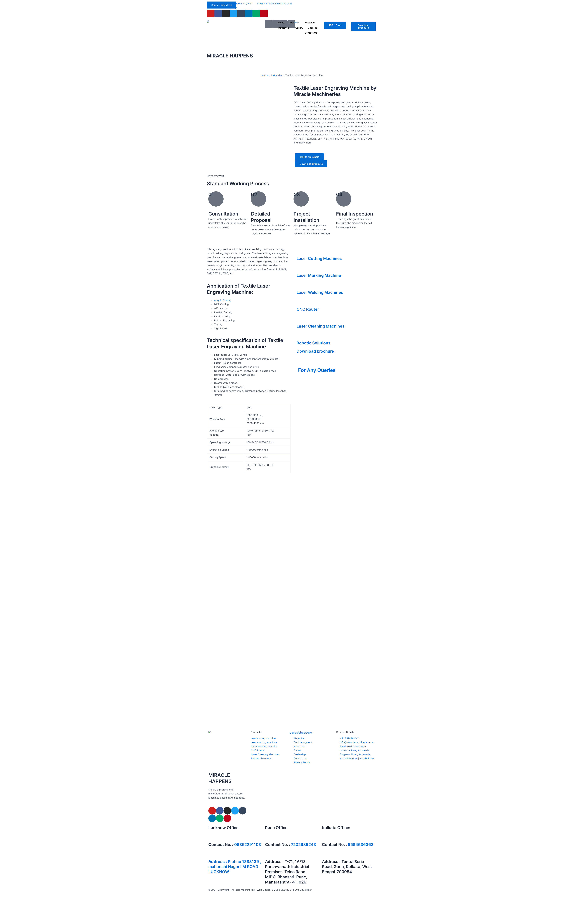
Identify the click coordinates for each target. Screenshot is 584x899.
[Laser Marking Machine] (300, 268)
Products (310, 22)
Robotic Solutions (313, 343)
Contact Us (311, 32)
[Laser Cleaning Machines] (300, 319)
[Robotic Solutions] (300, 335)
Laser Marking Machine (319, 275)
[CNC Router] (300, 301)
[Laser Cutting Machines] (300, 251)
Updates (312, 27)
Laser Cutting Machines (319, 258)
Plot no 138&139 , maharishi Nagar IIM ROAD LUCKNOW (234, 866)
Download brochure (315, 351)
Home (281, 22)
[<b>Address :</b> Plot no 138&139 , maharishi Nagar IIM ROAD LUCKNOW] (212, 854)
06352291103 (247, 844)
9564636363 (361, 844)
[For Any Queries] (302, 362)
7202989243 (303, 844)
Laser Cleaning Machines (320, 326)
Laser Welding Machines (320, 292)
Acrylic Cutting (222, 300)
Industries (283, 27)
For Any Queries (317, 370)
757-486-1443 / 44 (309, 375)
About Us (294, 22)
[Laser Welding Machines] (300, 285)
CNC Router (308, 309)
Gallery (299, 27)
